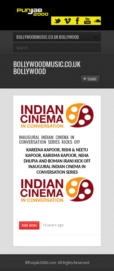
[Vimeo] (67, 21)
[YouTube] (87, 21)
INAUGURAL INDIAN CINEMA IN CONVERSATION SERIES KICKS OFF (49, 139)
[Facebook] (77, 21)
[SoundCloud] (97, 21)
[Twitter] (57, 21)
